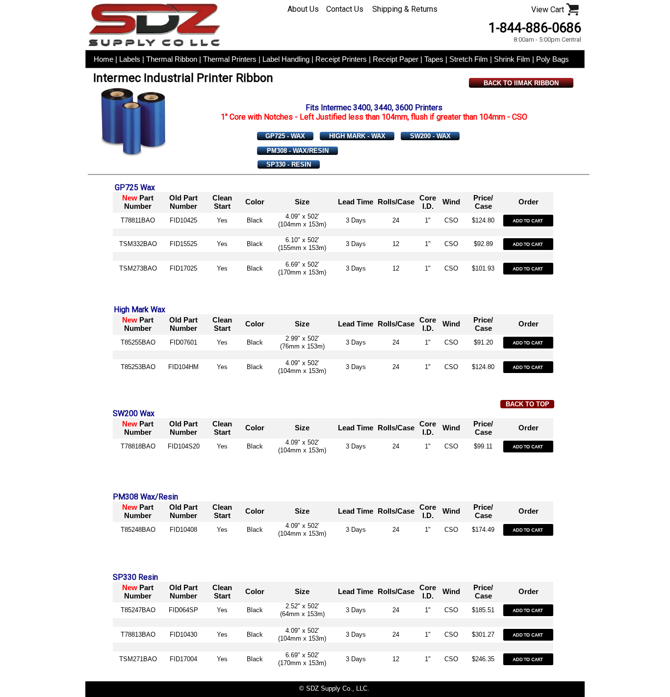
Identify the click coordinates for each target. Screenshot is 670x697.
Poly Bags (552, 59)
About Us (303, 9)
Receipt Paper (396, 59)
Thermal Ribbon (172, 59)
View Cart (547, 9)
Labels (129, 59)
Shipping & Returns (405, 9)
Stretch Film (469, 59)
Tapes (433, 59)
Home (103, 59)
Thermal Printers (230, 59)
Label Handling (286, 59)
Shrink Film (513, 59)
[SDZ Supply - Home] (154, 45)
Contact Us (344, 9)
